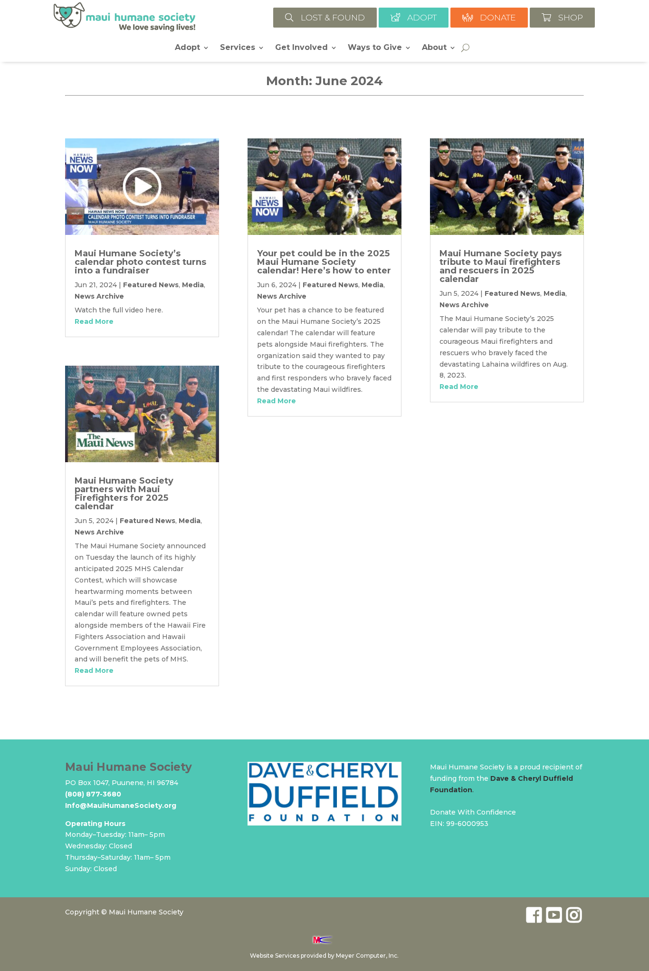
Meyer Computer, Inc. (367, 955)
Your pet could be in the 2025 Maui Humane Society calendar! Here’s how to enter (324, 262)
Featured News (151, 285)
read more (94, 321)
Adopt (187, 48)
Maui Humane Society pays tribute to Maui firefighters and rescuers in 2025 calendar (500, 266)
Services (237, 48)
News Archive (99, 296)
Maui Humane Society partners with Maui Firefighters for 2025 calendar (124, 494)
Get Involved (301, 48)
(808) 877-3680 (93, 794)
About (434, 48)
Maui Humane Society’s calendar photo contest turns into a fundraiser (140, 262)
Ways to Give (375, 48)
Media (193, 285)
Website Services (274, 955)
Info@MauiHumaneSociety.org (120, 805)
